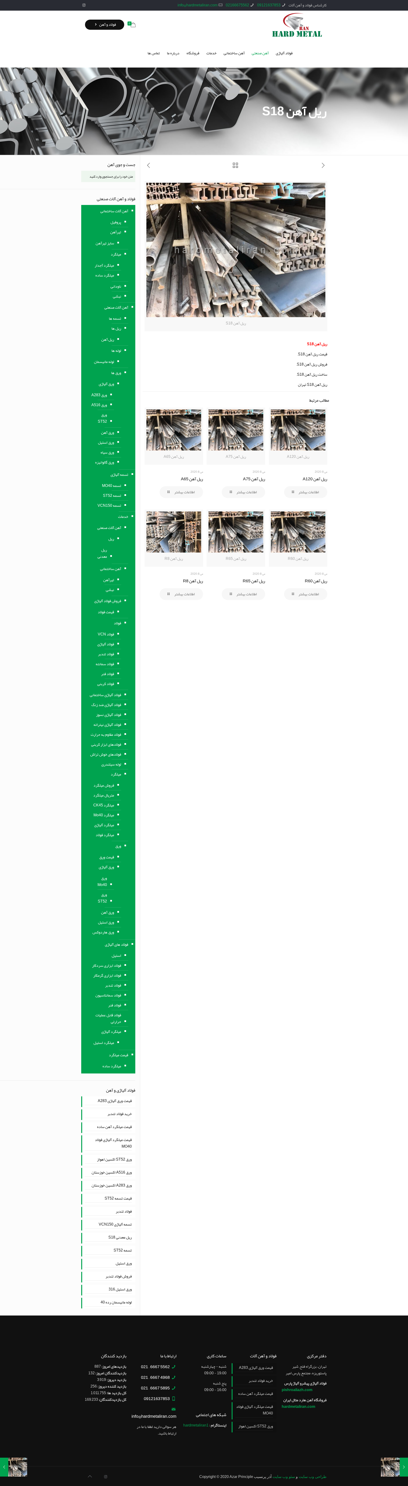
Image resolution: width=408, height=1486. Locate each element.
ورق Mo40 (102, 881)
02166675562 (237, 5)
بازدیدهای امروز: (113, 1366)
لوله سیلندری (111, 764)
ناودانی (115, 286)
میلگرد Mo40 (104, 815)
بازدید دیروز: (116, 1380)
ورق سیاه (107, 452)
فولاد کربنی (105, 684)
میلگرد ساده (104, 275)
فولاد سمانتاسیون (108, 995)
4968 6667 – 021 (155, 1377)
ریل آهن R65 (254, 581)
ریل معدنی (102, 553)
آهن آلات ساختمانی (114, 211)
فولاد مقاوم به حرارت (106, 734)
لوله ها (116, 350)
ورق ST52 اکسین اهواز (114, 1159)
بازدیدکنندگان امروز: (110, 1373)
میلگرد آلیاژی (104, 825)
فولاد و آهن (107, 24)
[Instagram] (83, 5)
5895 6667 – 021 (155, 1388)
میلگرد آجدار (104, 265)
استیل (116, 955)
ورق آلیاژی (106, 384)
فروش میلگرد (104, 785)
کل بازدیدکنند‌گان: (112, 1399)
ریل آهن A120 (315, 479)
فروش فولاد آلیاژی (107, 601)
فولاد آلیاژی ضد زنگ (106, 705)
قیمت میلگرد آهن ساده (114, 1127)
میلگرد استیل (104, 1043)
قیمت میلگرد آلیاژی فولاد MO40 (113, 1143)
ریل (111, 539)
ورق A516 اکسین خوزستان (112, 1172)
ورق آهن (107, 432)
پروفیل (115, 222)
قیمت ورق (106, 857)
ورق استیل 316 (120, 1289)
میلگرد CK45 (103, 805)
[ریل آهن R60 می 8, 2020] (394, 1467)
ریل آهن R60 (316, 581)
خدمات (123, 516)
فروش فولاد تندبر (119, 1276)
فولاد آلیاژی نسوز (108, 715)
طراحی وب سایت (313, 1477)
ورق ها (116, 373)
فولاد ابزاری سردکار (106, 965)
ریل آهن (107, 339)
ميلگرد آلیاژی (111, 1031)
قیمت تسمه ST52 (118, 1198)
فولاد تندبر (106, 654)
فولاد (117, 623)
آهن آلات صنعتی (116, 307)
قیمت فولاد (106, 612)
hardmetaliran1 (195, 1425)
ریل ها (116, 328)
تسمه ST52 (112, 495)
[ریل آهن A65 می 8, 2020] (13, 1467)
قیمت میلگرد (118, 1055)
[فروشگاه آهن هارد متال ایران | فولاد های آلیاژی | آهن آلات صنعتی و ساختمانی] (297, 25)
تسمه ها (115, 318)
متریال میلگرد (103, 795)
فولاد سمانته (105, 664)
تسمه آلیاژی (119, 474)
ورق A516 (99, 405)
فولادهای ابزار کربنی (106, 744)
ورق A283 (99, 395)
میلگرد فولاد (105, 835)
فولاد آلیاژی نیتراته (107, 724)
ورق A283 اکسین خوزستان (112, 1185)
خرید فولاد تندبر (119, 1114)
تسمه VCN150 (109, 505)
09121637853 (268, 5)
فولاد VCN (106, 634)
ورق (118, 846)
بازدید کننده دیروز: (111, 1386)
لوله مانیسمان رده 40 (116, 1302)
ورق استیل (106, 442)
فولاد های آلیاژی (116, 944)
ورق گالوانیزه (104, 462)
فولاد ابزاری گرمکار (107, 975)
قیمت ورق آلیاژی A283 (115, 1101)
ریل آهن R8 (193, 581)
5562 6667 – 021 (155, 1367)
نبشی (117, 296)
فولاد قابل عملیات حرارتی (108, 1018)
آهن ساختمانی (110, 569)
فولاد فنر (107, 674)
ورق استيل (106, 922)
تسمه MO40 (111, 486)
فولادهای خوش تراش (105, 754)
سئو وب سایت (283, 1477)
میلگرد (116, 254)
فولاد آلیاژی (105, 644)
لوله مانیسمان (104, 362)
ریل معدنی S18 (120, 1237)
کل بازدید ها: (116, 1393)
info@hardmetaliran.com (197, 5)
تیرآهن (115, 232)
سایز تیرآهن (105, 243)
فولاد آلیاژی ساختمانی (105, 695)
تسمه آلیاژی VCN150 (115, 1224)
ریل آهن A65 (192, 479)
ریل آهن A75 (254, 479)
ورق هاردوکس (103, 932)
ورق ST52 (102, 418)
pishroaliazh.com (297, 1390)
